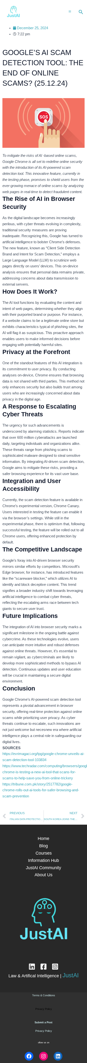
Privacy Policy (43, 1030)
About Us (43, 874)
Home (43, 838)
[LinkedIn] (32, 966)
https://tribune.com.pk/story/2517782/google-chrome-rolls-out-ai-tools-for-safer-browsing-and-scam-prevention (40, 790)
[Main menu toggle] (69, 11)
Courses (44, 853)
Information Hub (43, 860)
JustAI (71, 975)
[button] (81, 12)
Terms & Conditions (43, 995)
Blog (43, 845)
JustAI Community (43, 867)
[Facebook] (43, 966)
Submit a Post (43, 1022)
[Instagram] (55, 966)
